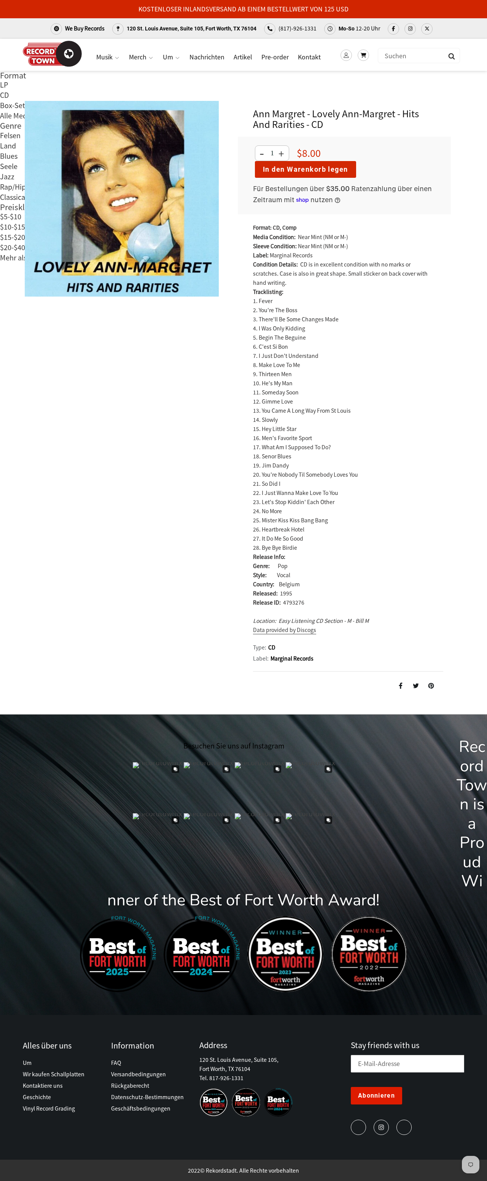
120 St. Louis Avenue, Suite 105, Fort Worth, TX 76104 (191, 29)
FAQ (116, 1062)
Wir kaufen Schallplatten (53, 1074)
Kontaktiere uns (43, 1085)
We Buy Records (84, 28)
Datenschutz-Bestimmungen (147, 1097)
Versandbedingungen (138, 1074)
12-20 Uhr (359, 28)
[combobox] (419, 55)
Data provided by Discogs (284, 630)
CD (271, 647)
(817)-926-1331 (297, 28)
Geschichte (37, 1097)
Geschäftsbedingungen (140, 1108)
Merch (138, 56)
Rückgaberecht (130, 1085)
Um (169, 56)
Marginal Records (292, 658)
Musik (105, 56)
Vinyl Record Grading (49, 1108)
